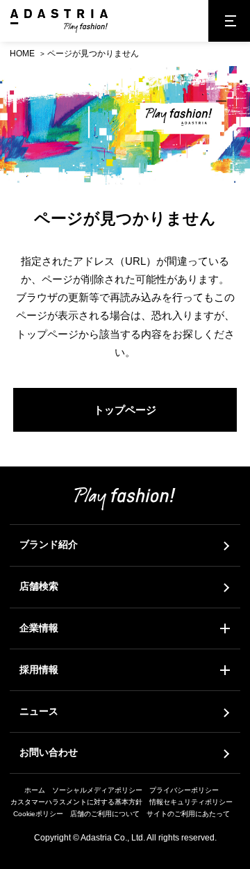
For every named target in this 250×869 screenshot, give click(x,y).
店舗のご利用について (105, 814)
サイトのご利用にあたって (188, 814)
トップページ (125, 410)
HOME (22, 53)
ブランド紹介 (48, 544)
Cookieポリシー (38, 814)
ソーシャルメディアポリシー (97, 790)
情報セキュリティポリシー (191, 802)
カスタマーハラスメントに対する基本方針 (76, 802)
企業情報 (38, 627)
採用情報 (38, 669)
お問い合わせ (48, 752)
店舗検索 (38, 586)
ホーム (34, 790)
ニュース (38, 711)
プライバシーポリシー (184, 790)
